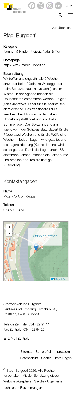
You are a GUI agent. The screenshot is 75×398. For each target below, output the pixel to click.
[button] (58, 5)
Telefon (8, 205)
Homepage (11, 60)
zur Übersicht (62, 28)
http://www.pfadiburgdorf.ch (24, 65)
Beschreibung (13, 74)
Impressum (62, 352)
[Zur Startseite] (15, 8)
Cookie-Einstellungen (56, 358)
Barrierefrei (43, 352)
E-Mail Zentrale (18, 338)
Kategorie (10, 46)
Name (7, 191)
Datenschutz (29, 358)
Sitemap (26, 352)
